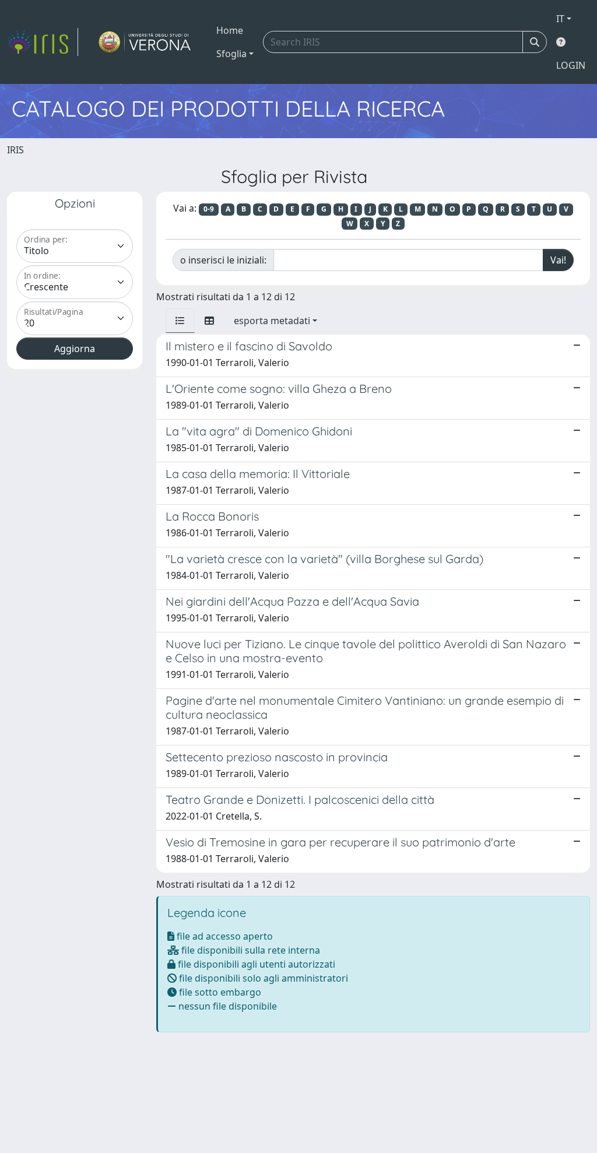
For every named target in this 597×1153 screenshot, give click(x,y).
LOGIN (570, 65)
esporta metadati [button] (272, 320)
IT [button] (560, 18)
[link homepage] (42, 42)
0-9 (208, 209)
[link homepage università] (144, 42)
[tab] (180, 320)
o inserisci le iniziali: (223, 260)
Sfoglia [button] (231, 53)
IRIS (15, 149)
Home (229, 30)
